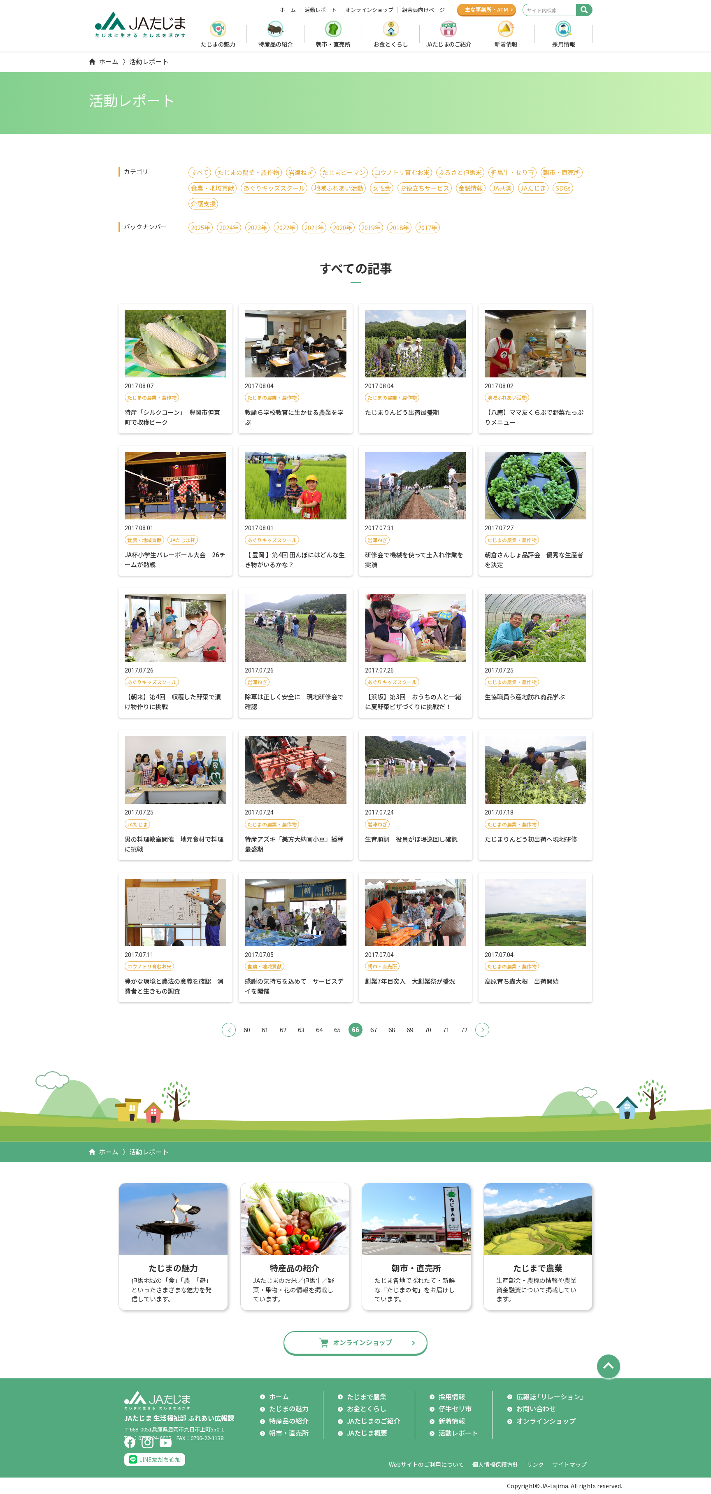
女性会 (381, 188)
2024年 (229, 227)
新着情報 (506, 44)
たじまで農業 (366, 1396)
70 (428, 1029)
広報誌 (551, 1396)
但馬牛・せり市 (512, 172)
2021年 (314, 227)
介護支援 (203, 203)
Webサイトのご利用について (426, 1464)
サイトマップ (569, 1464)
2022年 (285, 227)
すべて (200, 172)
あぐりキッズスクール (274, 188)
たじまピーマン (343, 172)
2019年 (371, 227)
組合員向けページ (423, 10)
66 (355, 1029)
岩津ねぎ (300, 172)
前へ (229, 1030)
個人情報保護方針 (495, 1464)
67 (373, 1029)
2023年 (257, 227)
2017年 (427, 227)
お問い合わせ (536, 1408)
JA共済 (501, 188)
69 (410, 1029)
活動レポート (320, 10)
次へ (482, 1030)
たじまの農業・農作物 (248, 172)
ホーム (288, 10)
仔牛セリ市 (455, 1408)
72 (464, 1029)
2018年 (399, 227)
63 (301, 1029)
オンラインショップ (369, 10)
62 (283, 1029)
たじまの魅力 (218, 44)
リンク (535, 1464)
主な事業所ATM (486, 9)
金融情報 (470, 188)
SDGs (563, 188)
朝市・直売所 (333, 44)
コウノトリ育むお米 (402, 172)
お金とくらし (391, 44)
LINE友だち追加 (160, 1459)
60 (247, 1029)
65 (337, 1029)
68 (391, 1029)
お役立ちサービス (424, 188)
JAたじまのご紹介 (449, 44)
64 (319, 1029)
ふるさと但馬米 (460, 172)
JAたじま (533, 188)
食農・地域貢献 (212, 188)
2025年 (200, 227)
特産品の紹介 (275, 44)
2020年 (342, 227)
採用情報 (563, 44)
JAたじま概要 (367, 1433)
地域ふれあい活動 (338, 188)
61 (265, 1029)
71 (446, 1029)
